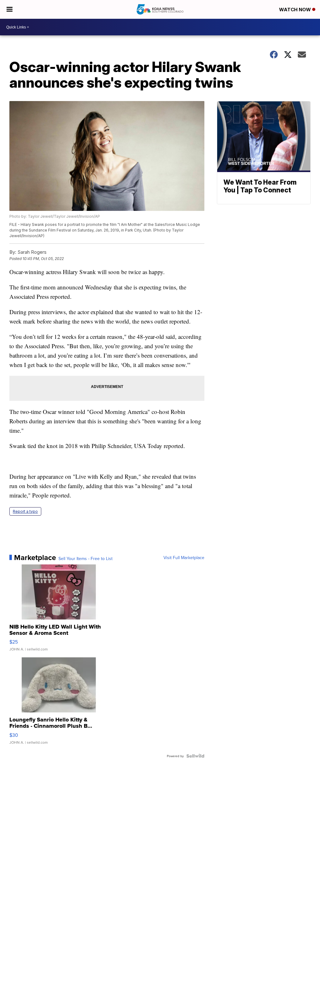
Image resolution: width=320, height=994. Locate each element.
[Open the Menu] (9, 9)
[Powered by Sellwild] (195, 756)
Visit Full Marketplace (183, 557)
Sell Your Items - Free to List (85, 558)
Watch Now (295, 10)
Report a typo (25, 511)
